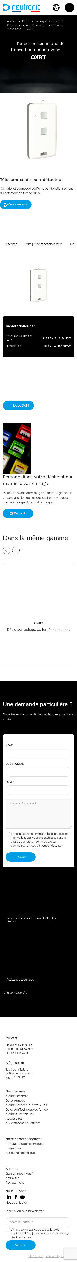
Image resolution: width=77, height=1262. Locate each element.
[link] (9, 1197)
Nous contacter (16, 1202)
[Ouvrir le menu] (69, 7)
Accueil (11, 21)
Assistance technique (20, 1153)
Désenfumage (15, 1100)
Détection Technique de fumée (27, 1109)
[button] (10, 244)
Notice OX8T (20, 405)
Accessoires (14, 1118)
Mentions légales (55, 1256)
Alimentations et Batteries (23, 1123)
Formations (13, 1148)
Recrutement (15, 1182)
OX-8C (8, 566)
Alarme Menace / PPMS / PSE (27, 1105)
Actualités (12, 1178)
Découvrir (20, 513)
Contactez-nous (18, 204)
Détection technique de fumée (40, 21)
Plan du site (36, 1256)
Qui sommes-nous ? (20, 1173)
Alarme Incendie (17, 1096)
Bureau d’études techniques (25, 1144)
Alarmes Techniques (20, 1114)
